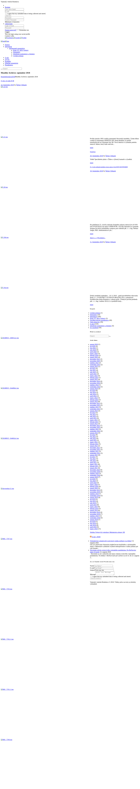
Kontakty (8, 61)
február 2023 (94, 422)
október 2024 (94, 385)
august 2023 (94, 411)
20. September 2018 (96, 156)
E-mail (92, 568)
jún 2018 (93, 523)
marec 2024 (94, 398)
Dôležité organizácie (11, 63)
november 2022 (95, 427)
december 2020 (95, 470)
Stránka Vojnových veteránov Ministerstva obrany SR (107, 532)
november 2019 (95, 492)
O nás (7, 58)
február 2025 (94, 377)
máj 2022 (93, 438)
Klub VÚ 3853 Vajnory (20, 50)
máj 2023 (93, 416)
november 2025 (95, 361)
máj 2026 (93, 350)
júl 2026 (92, 346)
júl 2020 (92, 479)
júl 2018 (92, 521)
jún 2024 (93, 392)
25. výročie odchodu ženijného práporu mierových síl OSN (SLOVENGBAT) (109, 167)
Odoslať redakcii (96, 578)
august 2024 (94, 388)
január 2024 (94, 401)
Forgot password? (11, 30)
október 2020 (94, 473)
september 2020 (95, 475)
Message (93, 574)
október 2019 (94, 494)
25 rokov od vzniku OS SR (7, 80)
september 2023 (95, 409)
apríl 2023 (93, 418)
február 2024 (94, 400)
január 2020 (94, 488)
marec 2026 (94, 353)
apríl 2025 (93, 374)
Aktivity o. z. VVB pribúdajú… (97, 238)
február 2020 (94, 486)
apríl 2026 (93, 352)
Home (3, 77)
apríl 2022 (93, 440)
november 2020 (95, 471)
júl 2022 (92, 435)
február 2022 (94, 444)
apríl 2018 (93, 527)
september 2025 (95, 364)
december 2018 (95, 512)
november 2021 (95, 449)
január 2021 (94, 468)
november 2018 (95, 514)
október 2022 (94, 429)
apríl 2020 (93, 483)
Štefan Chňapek (21, 85)
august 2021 (94, 455)
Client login (9, 24)
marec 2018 (94, 529)
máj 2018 (93, 525)
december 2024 (95, 381)
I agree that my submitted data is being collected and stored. (26, 13)
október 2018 (94, 516)
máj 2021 (93, 460)
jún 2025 (93, 370)
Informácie (8, 46)
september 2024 (95, 387)
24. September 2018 (7, 85)
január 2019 (94, 510)
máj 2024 (93, 394)
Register (7, 7)
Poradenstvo (9, 65)
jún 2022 (93, 436)
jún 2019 (93, 501)
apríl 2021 (93, 462)
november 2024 (95, 383)
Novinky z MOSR (96, 536)
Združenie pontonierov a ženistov (24, 54)
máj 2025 (93, 372)
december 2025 (95, 359)
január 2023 (94, 424)
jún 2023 (93, 414)
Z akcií (92, 324)
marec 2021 (94, 464)
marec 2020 (94, 484)
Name (92, 566)
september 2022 (95, 431)
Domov (7, 45)
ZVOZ (7, 59)
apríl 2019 (93, 505)
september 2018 (95, 518)
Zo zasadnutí (94, 327)
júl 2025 (92, 368)
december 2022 (95, 425)
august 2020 (94, 477)
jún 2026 (93, 348)
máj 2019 (93, 503)
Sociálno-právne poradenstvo (99, 320)
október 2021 (94, 451)
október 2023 (94, 407)
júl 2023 (92, 412)
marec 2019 (94, 507)
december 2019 (95, 490)
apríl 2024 (93, 396)
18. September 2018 (96, 171)
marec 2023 (94, 420)
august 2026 (94, 344)
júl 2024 (92, 390)
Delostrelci (16, 52)
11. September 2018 (96, 242)
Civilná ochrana (18, 56)
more (91, 148)
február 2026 (94, 355)
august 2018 (94, 519)
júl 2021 (92, 457)
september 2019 (95, 495)
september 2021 (95, 453)
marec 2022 (94, 442)
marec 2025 (94, 376)
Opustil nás (93, 151)
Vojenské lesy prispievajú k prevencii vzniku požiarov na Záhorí (110, 541)
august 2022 (94, 433)
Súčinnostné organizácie (17, 48)
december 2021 (95, 448)
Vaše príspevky (95, 322)
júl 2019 (92, 499)
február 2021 (94, 466)
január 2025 (94, 379)
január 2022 (94, 446)
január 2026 (94, 357)
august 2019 (94, 497)
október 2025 (94, 363)
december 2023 (95, 403)
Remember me (24, 30)
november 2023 (95, 405)
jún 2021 (93, 459)
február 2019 (94, 508)
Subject (92, 570)
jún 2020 (93, 481)
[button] (9, 38)
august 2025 (94, 366)
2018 (13, 77)
